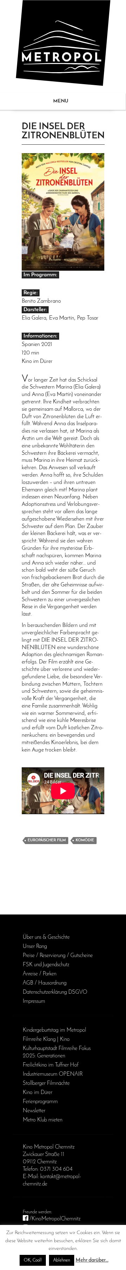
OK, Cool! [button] (33, 1260)
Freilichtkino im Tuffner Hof (50, 1065)
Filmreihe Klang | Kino (46, 1039)
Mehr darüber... (92, 1260)
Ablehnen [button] (61, 1260)
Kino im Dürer (37, 1092)
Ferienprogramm (40, 1102)
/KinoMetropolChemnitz (54, 1219)
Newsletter (34, 1111)
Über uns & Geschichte (46, 937)
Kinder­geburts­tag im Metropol (54, 1030)
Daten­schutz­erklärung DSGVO (55, 992)
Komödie (85, 840)
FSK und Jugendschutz (46, 965)
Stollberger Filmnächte (46, 1083)
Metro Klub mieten (42, 1120)
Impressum (34, 1001)
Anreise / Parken (39, 974)
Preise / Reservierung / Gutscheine (58, 955)
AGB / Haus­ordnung (44, 983)
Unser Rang (35, 946)
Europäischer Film (47, 840)
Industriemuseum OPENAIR (53, 1074)
